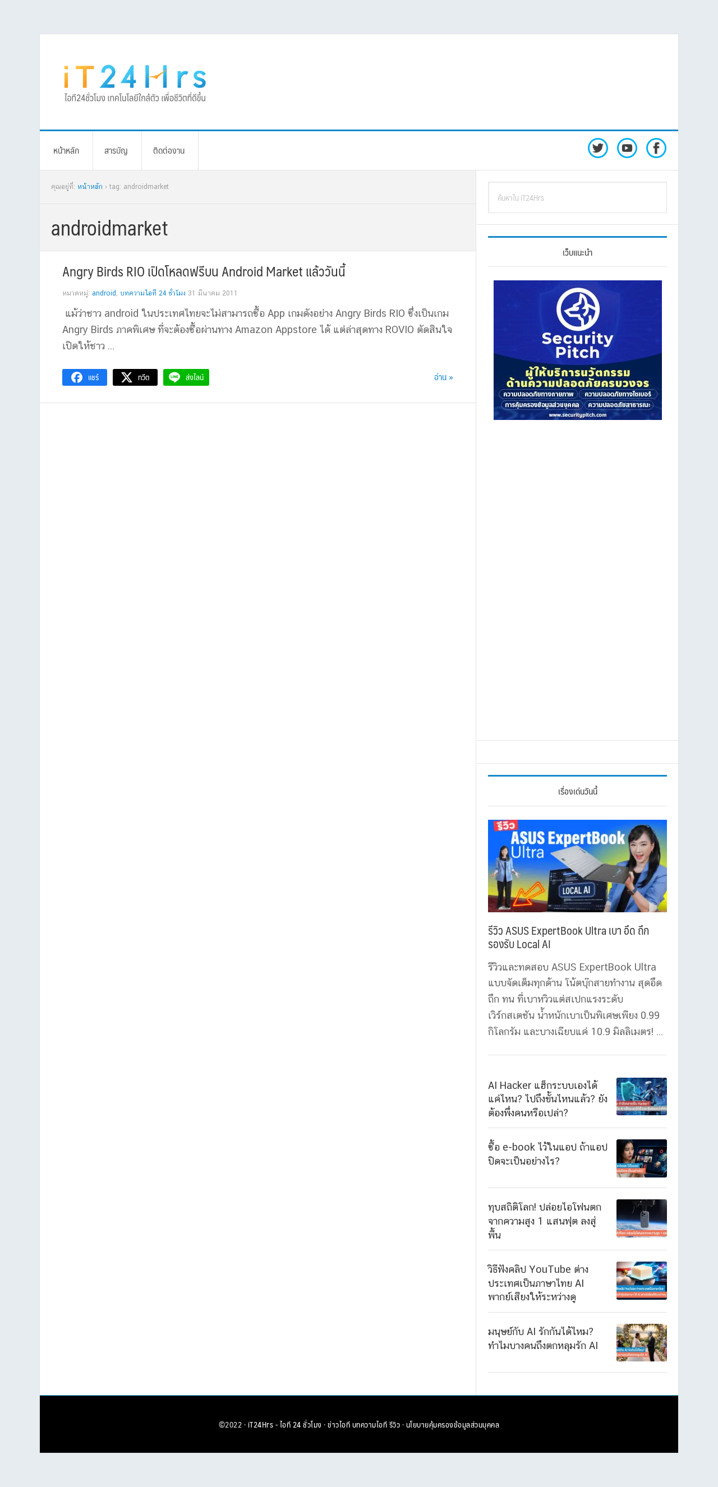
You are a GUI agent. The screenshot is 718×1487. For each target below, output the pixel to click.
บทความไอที (370, 1424)
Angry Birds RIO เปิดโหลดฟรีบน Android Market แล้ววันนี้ (204, 271)
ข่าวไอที (339, 1424)
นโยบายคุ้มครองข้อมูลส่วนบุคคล (453, 1424)
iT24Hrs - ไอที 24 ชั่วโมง (285, 1424)
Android (104, 293)
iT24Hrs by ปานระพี (135, 82)
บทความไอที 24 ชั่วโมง (153, 293)
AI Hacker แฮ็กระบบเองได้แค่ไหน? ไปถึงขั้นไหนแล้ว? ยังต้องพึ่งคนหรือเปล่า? (547, 1099)
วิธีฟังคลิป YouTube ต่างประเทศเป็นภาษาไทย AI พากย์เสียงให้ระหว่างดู (538, 1283)
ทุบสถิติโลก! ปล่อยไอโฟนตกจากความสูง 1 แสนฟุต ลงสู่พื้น (544, 1220)
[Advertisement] (451, 82)
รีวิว (395, 1424)
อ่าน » (443, 376)
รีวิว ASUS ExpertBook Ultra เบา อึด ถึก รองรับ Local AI (568, 937)
